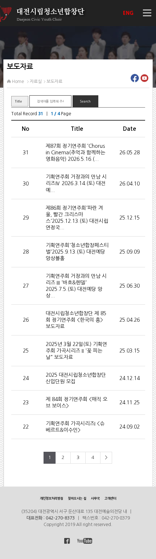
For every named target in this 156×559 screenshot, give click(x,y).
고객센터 (110, 498)
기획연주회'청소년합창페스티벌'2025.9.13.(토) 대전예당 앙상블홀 (77, 252)
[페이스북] (135, 80)
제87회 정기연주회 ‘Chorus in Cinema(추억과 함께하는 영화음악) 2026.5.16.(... (75, 152)
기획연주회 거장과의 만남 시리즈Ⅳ (76, 183)
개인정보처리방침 (51, 498)
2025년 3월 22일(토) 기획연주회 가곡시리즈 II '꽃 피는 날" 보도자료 (76, 351)
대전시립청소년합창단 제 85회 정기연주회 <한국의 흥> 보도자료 (76, 320)
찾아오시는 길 (77, 498)
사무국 (95, 498)
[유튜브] (144, 80)
